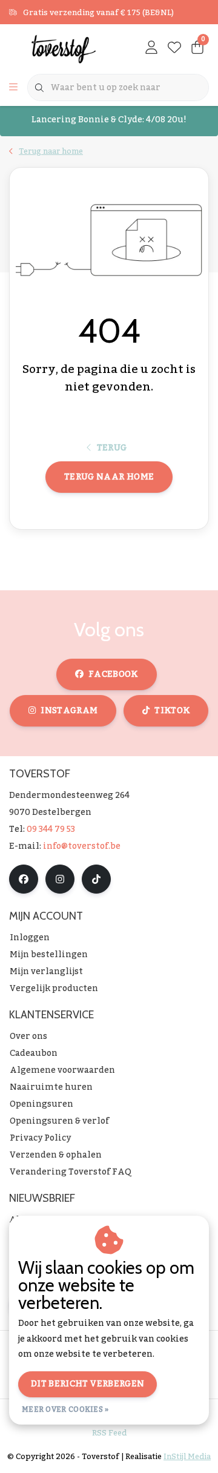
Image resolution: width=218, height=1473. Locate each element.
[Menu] (13, 88)
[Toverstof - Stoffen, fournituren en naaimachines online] (63, 48)
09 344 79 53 (51, 829)
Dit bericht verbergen (87, 1384)
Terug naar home (109, 477)
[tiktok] (96, 879)
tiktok (172, 710)
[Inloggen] (151, 48)
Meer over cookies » (65, 1409)
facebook (113, 674)
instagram (69, 710)
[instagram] (59, 879)
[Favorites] (174, 48)
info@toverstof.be (82, 846)
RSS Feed (109, 1433)
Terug (112, 448)
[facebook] (23, 879)
